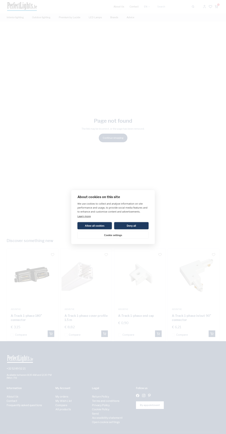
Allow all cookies (94, 225)
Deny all (131, 225)
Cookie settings (113, 235)
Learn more (84, 216)
